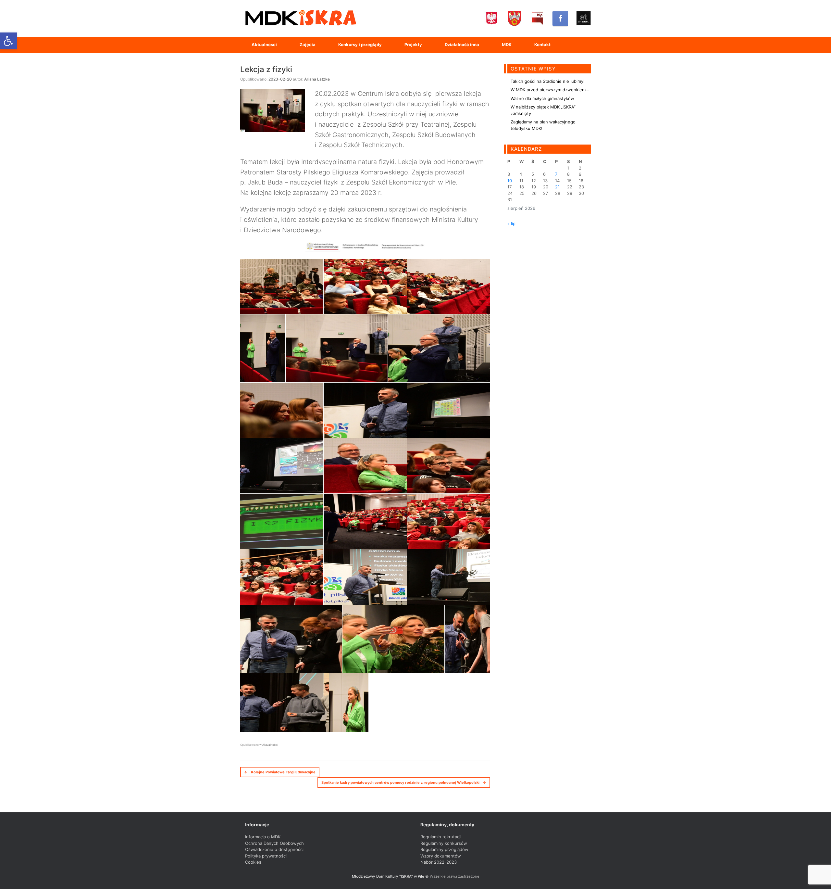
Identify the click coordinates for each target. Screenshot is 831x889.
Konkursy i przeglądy (360, 44)
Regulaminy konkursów (443, 843)
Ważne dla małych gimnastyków (542, 98)
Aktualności (264, 44)
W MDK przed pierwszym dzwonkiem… (550, 89)
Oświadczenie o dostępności (274, 849)
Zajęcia (308, 44)
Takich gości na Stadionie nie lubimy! (548, 81)
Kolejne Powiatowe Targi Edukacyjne (280, 772)
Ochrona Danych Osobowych (274, 843)
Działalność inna (462, 44)
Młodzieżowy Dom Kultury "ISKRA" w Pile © (391, 876)
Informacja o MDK (262, 836)
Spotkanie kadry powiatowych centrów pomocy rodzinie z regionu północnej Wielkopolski (403, 782)
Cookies (253, 862)
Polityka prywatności (266, 855)
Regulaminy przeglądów (444, 849)
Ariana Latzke (317, 79)
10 (509, 180)
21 (557, 186)
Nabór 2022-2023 (438, 862)
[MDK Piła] (300, 18)
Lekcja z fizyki (266, 69)
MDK (507, 44)
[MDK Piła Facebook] (560, 18)
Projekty (413, 44)
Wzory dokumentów (440, 855)
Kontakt (542, 44)
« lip (511, 223)
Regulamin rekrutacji (440, 836)
